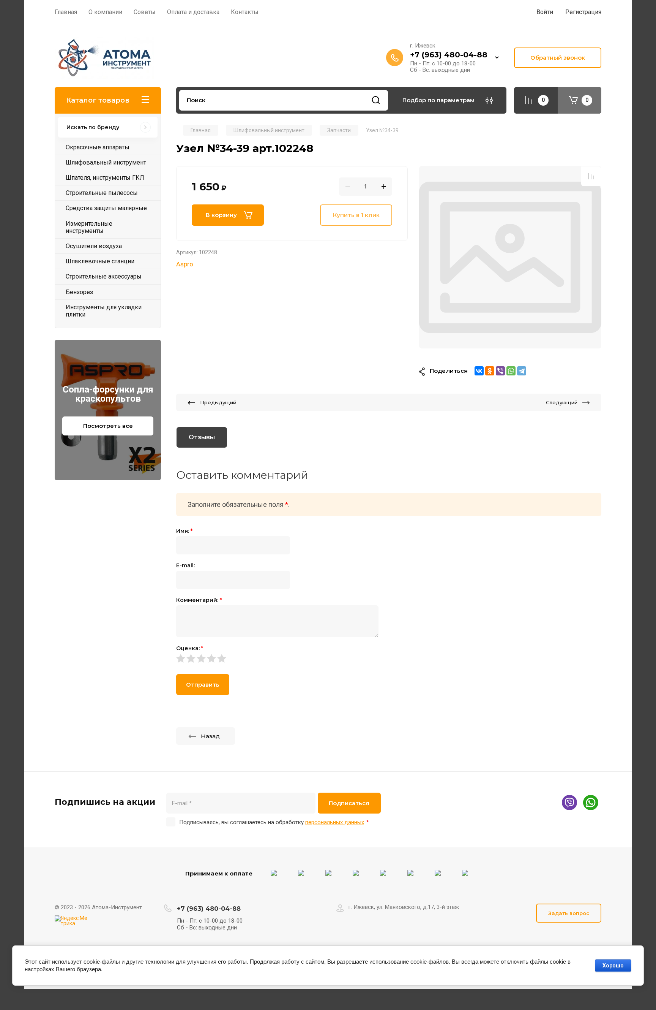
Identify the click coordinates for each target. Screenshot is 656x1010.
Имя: (184, 530)
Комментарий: (199, 600)
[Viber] (500, 370)
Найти (376, 100)
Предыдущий (218, 402)
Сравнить (591, 176)
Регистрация (583, 12)
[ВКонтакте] (479, 370)
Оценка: (189, 648)
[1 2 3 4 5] (388, 658)
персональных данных (334, 822)
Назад (210, 736)
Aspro (184, 264)
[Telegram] (521, 370)
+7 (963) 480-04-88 (448, 54)
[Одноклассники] (489, 370)
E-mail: (185, 565)
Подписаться (349, 803)
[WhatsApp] (511, 370)
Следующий (561, 402)
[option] (510, 257)
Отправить (202, 684)
